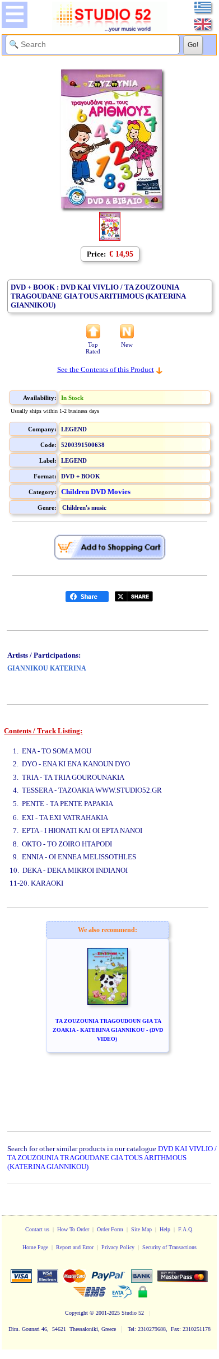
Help (165, 1229)
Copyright (76, 1313)
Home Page (35, 1247)
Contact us (37, 1229)
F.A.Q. (186, 1229)
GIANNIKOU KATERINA (46, 668)
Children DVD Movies (96, 491)
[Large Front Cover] (109, 238)
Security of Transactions (169, 1247)
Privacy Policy (117, 1247)
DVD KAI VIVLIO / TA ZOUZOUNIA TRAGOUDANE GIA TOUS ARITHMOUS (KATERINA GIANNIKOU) (112, 1157)
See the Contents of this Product (105, 369)
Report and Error (75, 1247)
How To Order (73, 1229)
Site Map (141, 1229)
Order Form (110, 1229)
